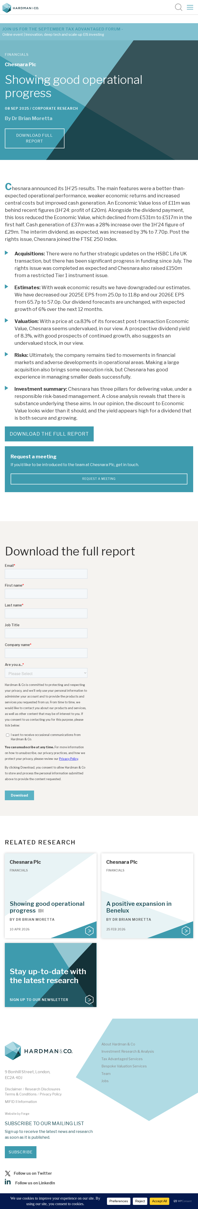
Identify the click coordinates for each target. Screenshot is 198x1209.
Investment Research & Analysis (127, 1051)
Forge (25, 1113)
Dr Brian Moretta (32, 118)
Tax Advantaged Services (122, 1059)
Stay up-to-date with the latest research (48, 976)
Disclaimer (13, 1089)
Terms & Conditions (21, 1094)
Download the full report (49, 434)
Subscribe (21, 1152)
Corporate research (55, 108)
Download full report (34, 138)
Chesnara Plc (20, 64)
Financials (16, 54)
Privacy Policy (51, 1094)
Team (106, 1074)
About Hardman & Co (118, 1044)
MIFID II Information (21, 1102)
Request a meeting (99, 479)
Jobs (105, 1081)
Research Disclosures (42, 1089)
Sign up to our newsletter (39, 1000)
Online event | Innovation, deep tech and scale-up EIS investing (53, 34)
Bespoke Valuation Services (124, 1066)
